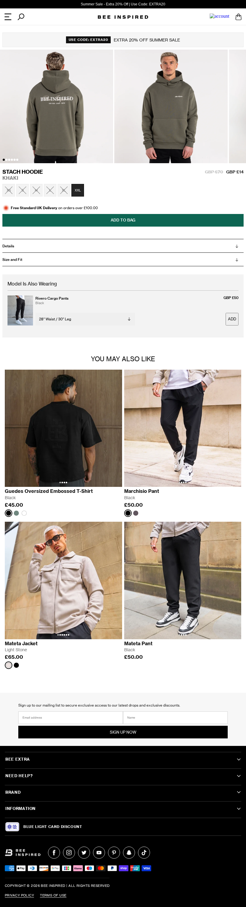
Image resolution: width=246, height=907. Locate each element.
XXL (78, 190)
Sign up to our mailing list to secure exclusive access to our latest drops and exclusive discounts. (99, 705)
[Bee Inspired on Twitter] (84, 853)
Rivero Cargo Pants (51, 298)
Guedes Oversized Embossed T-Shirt (49, 491)
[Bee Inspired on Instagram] (69, 853)
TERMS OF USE (53, 895)
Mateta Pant (138, 643)
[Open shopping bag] (239, 17)
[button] (4, 160)
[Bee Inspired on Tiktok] (144, 853)
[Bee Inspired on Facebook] (54, 853)
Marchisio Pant (141, 491)
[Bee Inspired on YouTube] (99, 853)
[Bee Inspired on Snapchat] (129, 853)
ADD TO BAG (123, 220)
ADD (232, 319)
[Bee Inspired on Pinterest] (114, 853)
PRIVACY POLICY (19, 895)
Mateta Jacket (21, 643)
